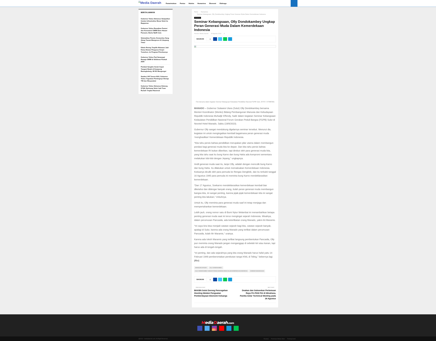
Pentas (182, 3)
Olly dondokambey (216, 267)
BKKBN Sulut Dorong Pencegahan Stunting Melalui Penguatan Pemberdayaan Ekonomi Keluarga (211, 293)
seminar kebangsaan (257, 271)
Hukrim (191, 3)
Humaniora (201, 3)
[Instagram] (214, 328)
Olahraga (223, 3)
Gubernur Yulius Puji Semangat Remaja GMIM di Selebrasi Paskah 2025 (154, 59)
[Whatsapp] (236, 328)
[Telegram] (228, 328)
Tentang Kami (291, 339)
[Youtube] (221, 328)
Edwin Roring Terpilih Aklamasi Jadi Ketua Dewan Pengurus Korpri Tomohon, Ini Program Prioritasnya (155, 50)
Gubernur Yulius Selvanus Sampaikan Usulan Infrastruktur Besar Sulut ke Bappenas (155, 21)
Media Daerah (204, 33)
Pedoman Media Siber (278, 339)
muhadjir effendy (201, 267)
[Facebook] (199, 328)
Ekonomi (212, 3)
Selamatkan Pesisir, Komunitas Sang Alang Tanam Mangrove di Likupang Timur (155, 40)
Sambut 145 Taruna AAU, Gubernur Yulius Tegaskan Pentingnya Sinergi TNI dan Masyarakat (155, 79)
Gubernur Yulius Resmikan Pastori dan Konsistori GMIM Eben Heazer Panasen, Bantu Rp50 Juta (154, 30)
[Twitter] (207, 328)
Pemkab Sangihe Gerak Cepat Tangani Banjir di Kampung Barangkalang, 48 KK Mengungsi (153, 69)
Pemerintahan (171, 3)
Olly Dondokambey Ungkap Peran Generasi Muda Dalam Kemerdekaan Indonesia (221, 271)
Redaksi (266, 339)
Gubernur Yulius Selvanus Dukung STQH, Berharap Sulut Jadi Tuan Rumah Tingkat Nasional (154, 88)
